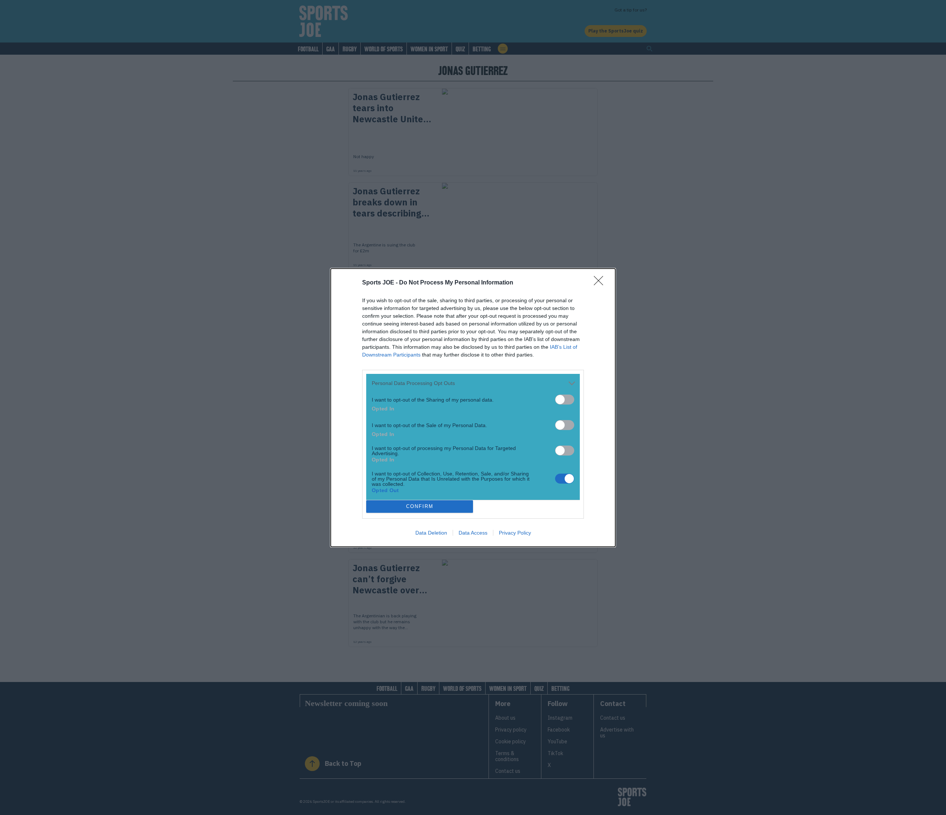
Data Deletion (431, 533)
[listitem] (473, 383)
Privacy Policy (515, 533)
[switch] (564, 400)
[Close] (601, 283)
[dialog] (473, 408)
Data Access (473, 533)
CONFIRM (419, 506)
